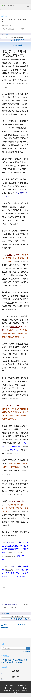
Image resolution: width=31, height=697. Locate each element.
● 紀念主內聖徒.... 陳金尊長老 (12, 662)
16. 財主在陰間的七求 (19, 40)
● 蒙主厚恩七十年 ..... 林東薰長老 (14, 660)
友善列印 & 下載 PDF (11, 625)
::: (1, 11)
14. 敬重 (6, 35)
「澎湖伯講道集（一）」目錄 (13, 29)
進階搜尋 (26, 651)
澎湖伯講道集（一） (21, 45)
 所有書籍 (6, 25)
